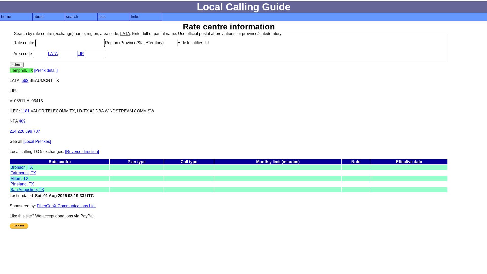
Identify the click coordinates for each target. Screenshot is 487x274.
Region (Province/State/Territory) (135, 43)
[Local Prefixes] (37, 141)
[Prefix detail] (46, 70)
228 (21, 131)
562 (25, 80)
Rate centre (24, 43)
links (135, 16)
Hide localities (191, 43)
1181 (25, 111)
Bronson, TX (21, 167)
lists (102, 16)
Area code (23, 54)
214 (13, 131)
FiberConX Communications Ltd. (66, 206)
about (38, 16)
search (72, 16)
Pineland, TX (22, 184)
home (6, 16)
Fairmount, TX (23, 173)
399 (28, 131)
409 (22, 121)
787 (36, 131)
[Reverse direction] (82, 151)
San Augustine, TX (27, 189)
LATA (53, 54)
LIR (81, 54)
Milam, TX (19, 178)
